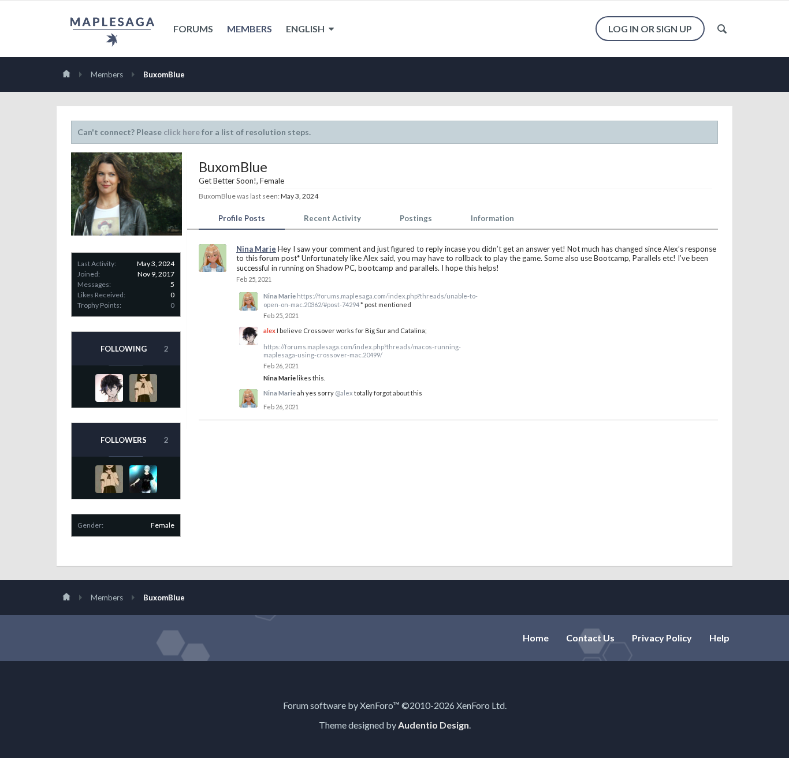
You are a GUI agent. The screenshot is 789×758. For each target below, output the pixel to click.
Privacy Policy (662, 637)
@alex (344, 393)
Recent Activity (332, 218)
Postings (416, 218)
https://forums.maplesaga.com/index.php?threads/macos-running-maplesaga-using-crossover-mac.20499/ (362, 351)
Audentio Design (433, 724)
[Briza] (143, 388)
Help (719, 637)
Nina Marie (256, 248)
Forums (193, 28)
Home (536, 637)
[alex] (109, 388)
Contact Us (590, 637)
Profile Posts (241, 218)
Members (249, 28)
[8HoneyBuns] (143, 479)
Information (492, 218)
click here (181, 132)
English (306, 28)
